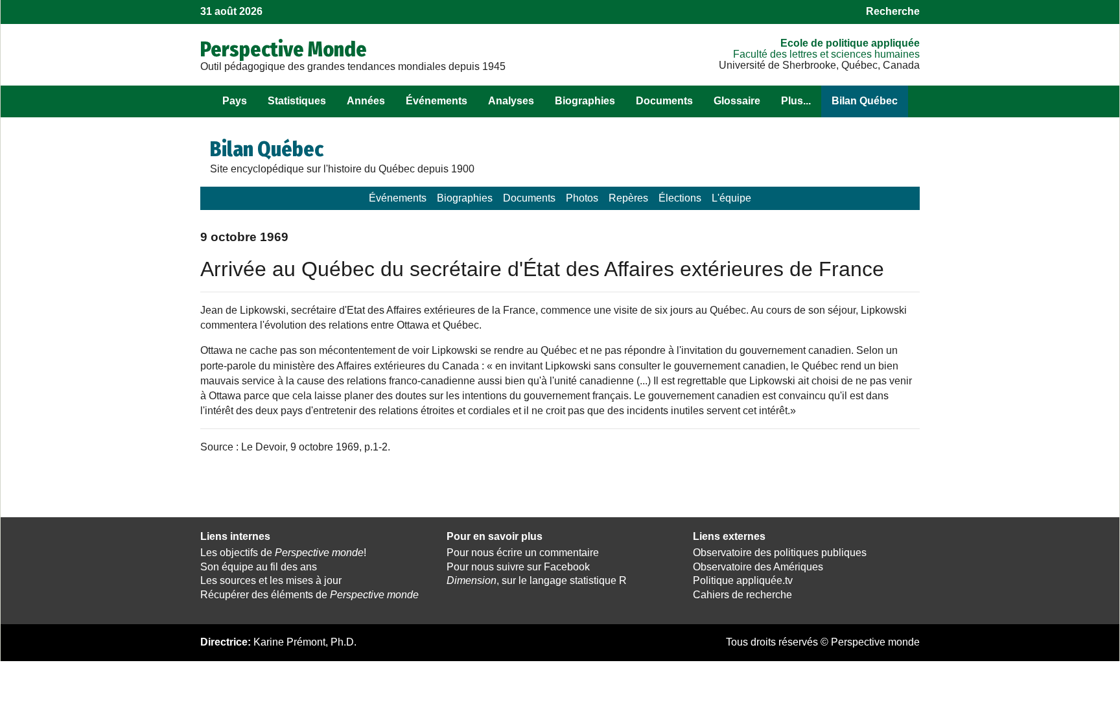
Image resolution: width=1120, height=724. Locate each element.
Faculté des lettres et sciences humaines (826, 54)
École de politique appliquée (850, 43)
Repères (628, 198)
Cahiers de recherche (742, 594)
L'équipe (731, 198)
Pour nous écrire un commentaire (523, 552)
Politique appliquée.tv (743, 580)
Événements (436, 100)
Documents (664, 100)
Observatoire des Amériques (758, 566)
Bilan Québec (865, 100)
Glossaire (737, 100)
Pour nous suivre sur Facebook (518, 566)
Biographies (585, 100)
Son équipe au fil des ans (258, 566)
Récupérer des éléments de (309, 594)
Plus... (796, 100)
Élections (680, 198)
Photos (582, 198)
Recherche (893, 11)
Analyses (511, 100)
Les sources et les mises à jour (271, 580)
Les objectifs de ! (283, 552)
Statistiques (297, 100)
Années (366, 100)
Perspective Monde (283, 49)
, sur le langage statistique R (537, 580)
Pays (234, 100)
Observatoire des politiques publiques (780, 552)
